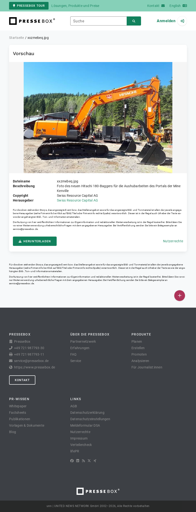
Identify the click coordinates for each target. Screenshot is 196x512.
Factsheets (17, 412)
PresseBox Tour (31, 5)
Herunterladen (37, 241)
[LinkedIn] (77, 460)
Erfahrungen (80, 348)
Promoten (139, 354)
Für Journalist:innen (146, 367)
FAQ (73, 354)
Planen (136, 341)
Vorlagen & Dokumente (26, 425)
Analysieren (140, 361)
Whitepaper (18, 406)
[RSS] (83, 460)
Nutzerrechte (173, 241)
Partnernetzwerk (83, 341)
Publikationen (19, 419)
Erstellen (138, 348)
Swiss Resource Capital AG (77, 200)
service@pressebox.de (25, 229)
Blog (12, 432)
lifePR (74, 451)
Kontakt (22, 380)
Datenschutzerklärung (87, 412)
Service (75, 361)
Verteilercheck (81, 445)
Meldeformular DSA (85, 425)
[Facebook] (72, 460)
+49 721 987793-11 (29, 354)
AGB (73, 406)
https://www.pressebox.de (34, 367)
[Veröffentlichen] (179, 295)
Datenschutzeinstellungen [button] (90, 419)
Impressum (78, 438)
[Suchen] (134, 21)
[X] (89, 460)
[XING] (95, 460)
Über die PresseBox (89, 334)
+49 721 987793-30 (29, 348)
